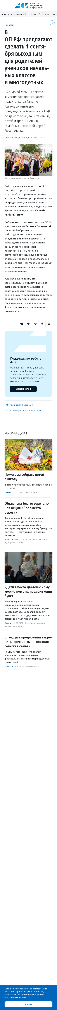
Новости (9, 25)
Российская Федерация (21, 405)
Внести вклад (23, 388)
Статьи (8, 492)
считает (30, 210)
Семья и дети (25, 137)
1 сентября (15, 410)
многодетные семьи (31, 410)
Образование (11, 137)
